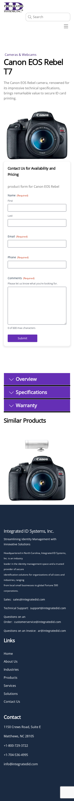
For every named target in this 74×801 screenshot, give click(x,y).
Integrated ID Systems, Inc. (29, 531)
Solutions (11, 694)
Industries (11, 669)
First (10, 200)
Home (8, 653)
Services (10, 685)
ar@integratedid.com (52, 631)
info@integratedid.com (21, 764)
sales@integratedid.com (29, 599)
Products (10, 677)
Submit (22, 338)
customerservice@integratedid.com (37, 622)
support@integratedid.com (48, 608)
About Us (11, 661)
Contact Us (12, 701)
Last (10, 215)
